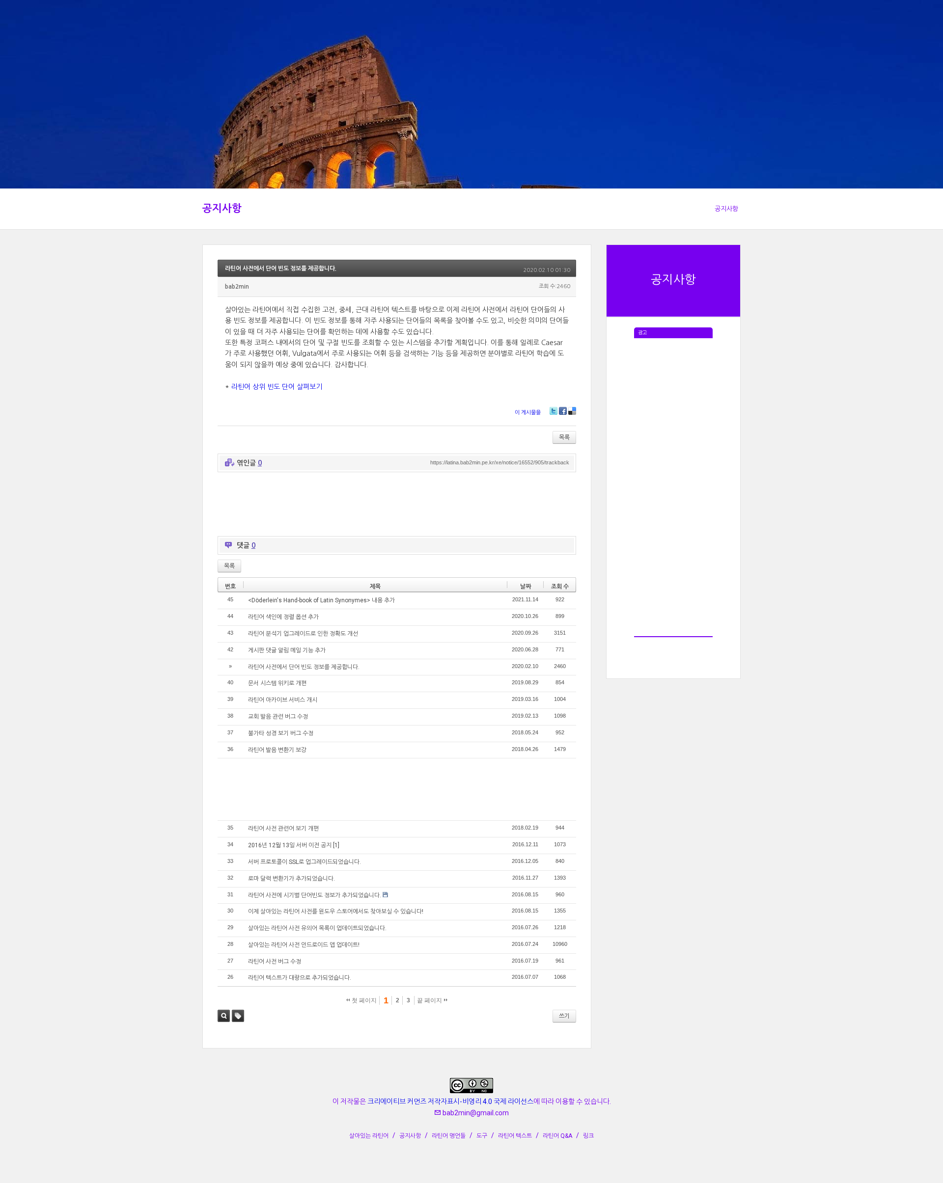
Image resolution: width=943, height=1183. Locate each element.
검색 (224, 1016)
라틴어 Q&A (557, 1135)
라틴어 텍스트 (515, 1135)
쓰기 (564, 1016)
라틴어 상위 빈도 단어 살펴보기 (276, 386)
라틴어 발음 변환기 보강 (277, 750)
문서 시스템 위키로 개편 (277, 683)
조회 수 (560, 586)
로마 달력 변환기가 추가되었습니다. (291, 878)
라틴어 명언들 (449, 1135)
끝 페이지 (430, 1000)
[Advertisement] (673, 485)
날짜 (525, 586)
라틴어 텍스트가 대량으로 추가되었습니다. (299, 977)
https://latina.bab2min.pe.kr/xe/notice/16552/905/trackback (499, 462)
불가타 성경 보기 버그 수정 (280, 733)
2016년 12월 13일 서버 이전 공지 (290, 845)
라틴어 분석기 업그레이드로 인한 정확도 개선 (303, 633)
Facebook (563, 411)
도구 (481, 1135)
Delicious (572, 411)
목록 (564, 437)
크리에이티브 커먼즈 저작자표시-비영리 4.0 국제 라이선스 (450, 1101)
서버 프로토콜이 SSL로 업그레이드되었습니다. (304, 862)
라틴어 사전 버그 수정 (274, 961)
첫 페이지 (363, 1000)
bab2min (237, 287)
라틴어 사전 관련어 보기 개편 (283, 828)
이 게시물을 (528, 412)
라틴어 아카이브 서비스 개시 (282, 700)
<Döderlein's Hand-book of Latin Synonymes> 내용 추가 (321, 600)
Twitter (553, 411)
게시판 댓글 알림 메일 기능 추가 (287, 650)
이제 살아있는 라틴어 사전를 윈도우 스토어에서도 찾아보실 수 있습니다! (335, 911)
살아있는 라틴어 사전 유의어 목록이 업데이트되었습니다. (317, 928)
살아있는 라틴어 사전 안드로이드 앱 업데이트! (304, 944)
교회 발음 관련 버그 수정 (278, 716)
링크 (588, 1135)
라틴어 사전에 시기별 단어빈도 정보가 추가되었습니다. (314, 895)
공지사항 (222, 209)
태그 (238, 1016)
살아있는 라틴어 (368, 1135)
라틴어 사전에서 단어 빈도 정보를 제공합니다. (280, 268)
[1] (336, 845)
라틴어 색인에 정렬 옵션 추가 (283, 617)
